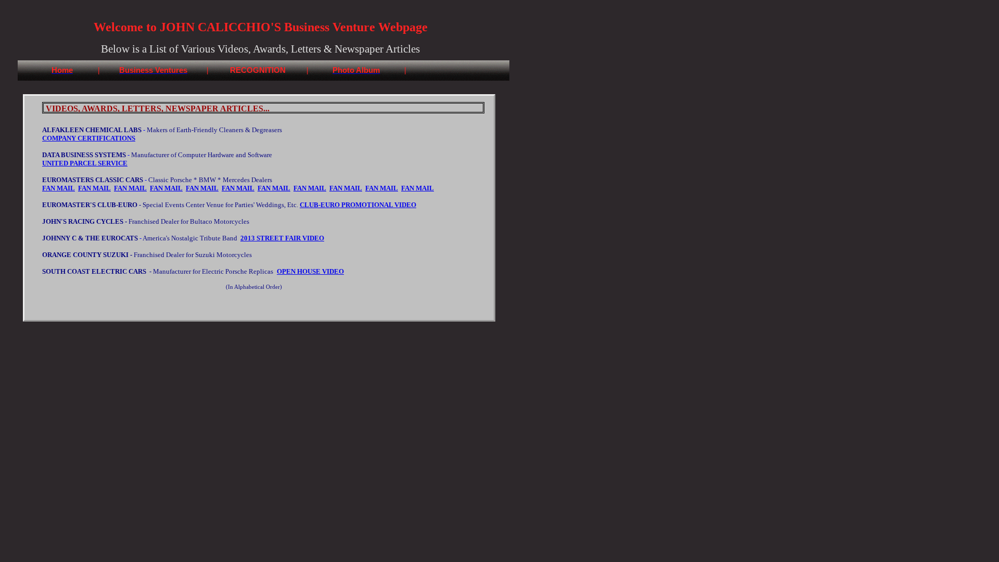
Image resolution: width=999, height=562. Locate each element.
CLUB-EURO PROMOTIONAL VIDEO (358, 205)
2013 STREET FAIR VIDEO (282, 238)
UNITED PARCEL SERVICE (84, 163)
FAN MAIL (58, 188)
